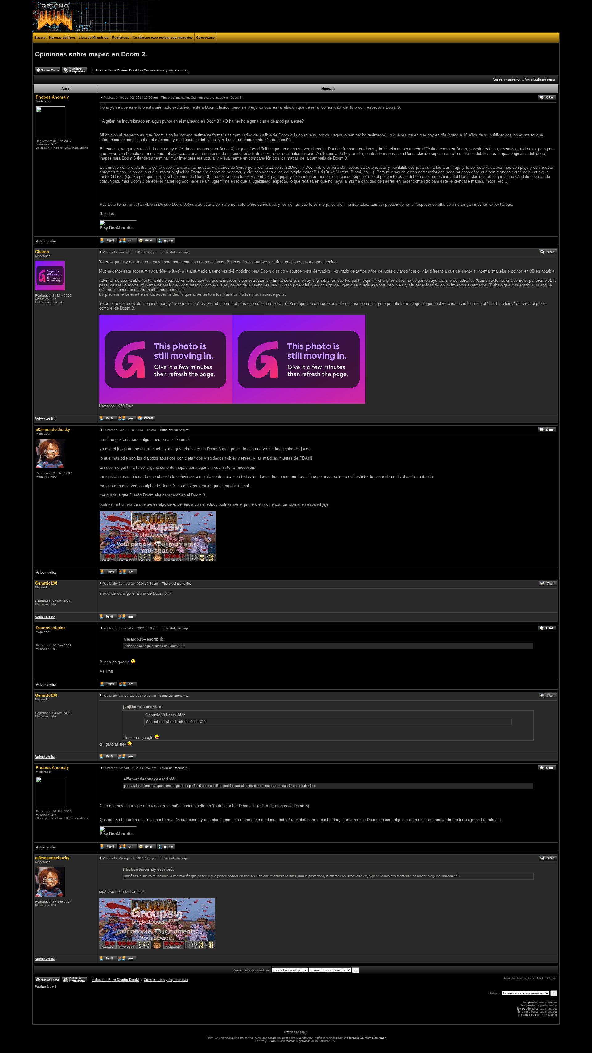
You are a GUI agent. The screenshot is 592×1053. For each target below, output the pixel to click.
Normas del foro (62, 37)
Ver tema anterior (507, 79)
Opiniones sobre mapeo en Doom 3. (91, 54)
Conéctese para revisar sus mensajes (163, 37)
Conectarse (205, 37)
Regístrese (120, 37)
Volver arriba (46, 241)
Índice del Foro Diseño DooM (115, 70)
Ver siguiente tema (540, 79)
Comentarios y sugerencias (166, 70)
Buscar (40, 37)
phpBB (304, 1032)
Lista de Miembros (94, 37)
